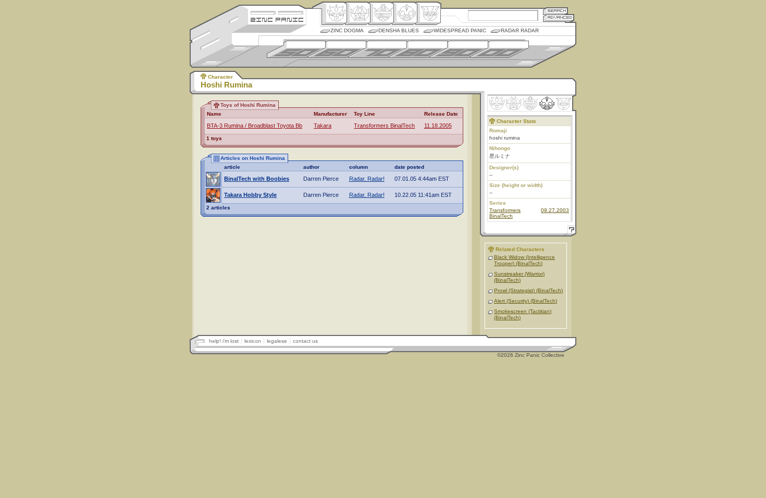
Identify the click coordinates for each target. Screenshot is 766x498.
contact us (305, 341)
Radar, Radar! (367, 179)
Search (555, 10)
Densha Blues (398, 30)
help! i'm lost (224, 341)
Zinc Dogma (347, 30)
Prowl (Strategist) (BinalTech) (528, 290)
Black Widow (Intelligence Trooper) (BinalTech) (524, 260)
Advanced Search (558, 18)
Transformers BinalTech (384, 125)
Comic (428, 13)
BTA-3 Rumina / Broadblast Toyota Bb (254, 125)
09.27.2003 (555, 210)
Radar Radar (520, 30)
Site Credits (277, 12)
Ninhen (546, 103)
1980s (418, 49)
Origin (334, 13)
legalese (277, 341)
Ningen (404, 13)
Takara (322, 125)
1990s (459, 49)
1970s (377, 49)
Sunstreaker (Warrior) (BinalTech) (519, 277)
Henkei (357, 13)
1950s (296, 49)
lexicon (252, 341)
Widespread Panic (460, 30)
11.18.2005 (438, 125)
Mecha (381, 13)
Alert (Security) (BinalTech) (525, 301)
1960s (337, 49)
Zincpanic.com (277, 19)
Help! (570, 231)
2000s (499, 49)
